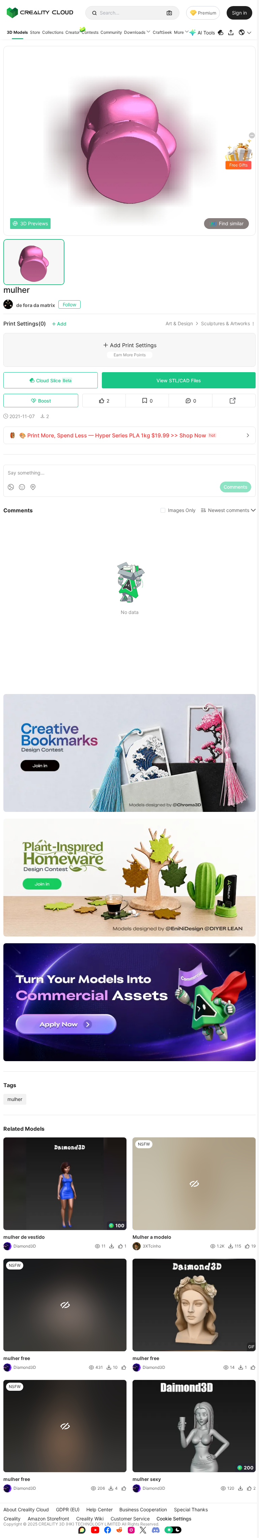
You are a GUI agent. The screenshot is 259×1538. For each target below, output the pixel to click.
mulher (14, 1099)
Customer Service (130, 1518)
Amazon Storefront (48, 1518)
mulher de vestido (24, 1237)
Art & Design (179, 323)
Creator (72, 32)
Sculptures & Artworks (225, 323)
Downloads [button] (134, 32)
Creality (12, 1518)
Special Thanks (191, 1509)
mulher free (16, 1358)
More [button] (179, 32)
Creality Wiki (90, 1518)
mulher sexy (147, 1479)
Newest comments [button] (228, 510)
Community (111, 32)
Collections (52, 32)
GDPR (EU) (68, 1509)
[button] (245, 32)
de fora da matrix (35, 305)
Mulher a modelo (152, 1237)
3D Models (17, 32)
